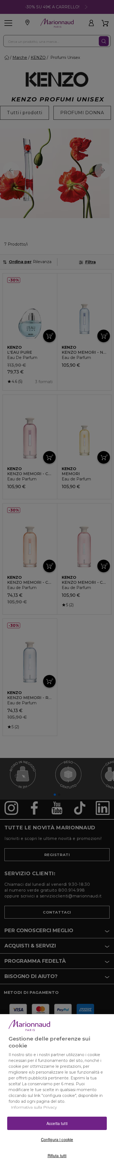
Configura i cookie (57, 1139)
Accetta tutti (57, 1123)
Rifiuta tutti (57, 1155)
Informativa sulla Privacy (34, 1107)
